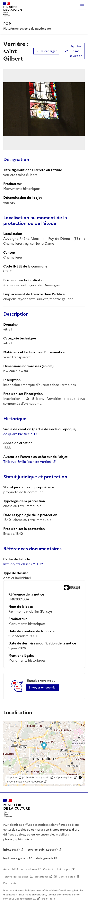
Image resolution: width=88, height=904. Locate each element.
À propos (64, 869)
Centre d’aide (67, 877)
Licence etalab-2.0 (25, 899)
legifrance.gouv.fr (15, 858)
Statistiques (41, 877)
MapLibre (12, 777)
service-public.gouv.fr (43, 850)
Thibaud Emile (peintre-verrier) (27, 461)
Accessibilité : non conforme (20, 869)
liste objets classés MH (20, 563)
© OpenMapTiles (63, 777)
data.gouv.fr (44, 858)
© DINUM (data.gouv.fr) (36, 777)
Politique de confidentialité (41, 890)
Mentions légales (13, 890)
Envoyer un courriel (42, 687)
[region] (44, 753)
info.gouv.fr (11, 850)
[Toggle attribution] (80, 777)
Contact (48, 869)
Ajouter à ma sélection (76, 51)
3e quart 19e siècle (17, 433)
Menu (82, 6)
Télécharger (48, 51)
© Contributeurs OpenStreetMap (25, 781)
